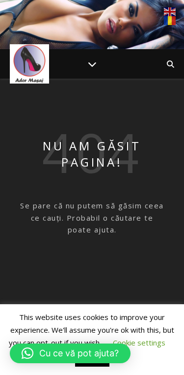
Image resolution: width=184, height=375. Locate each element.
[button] (70, 353)
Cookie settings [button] (139, 342)
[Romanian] (170, 20)
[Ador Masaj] (29, 64)
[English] (170, 11)
